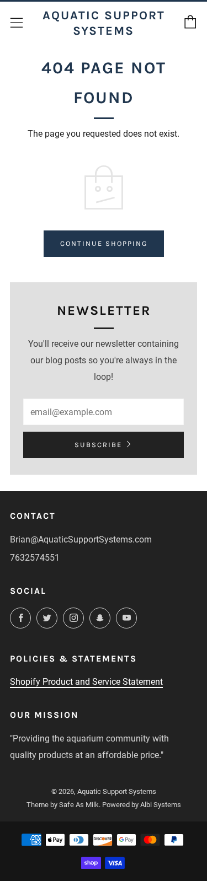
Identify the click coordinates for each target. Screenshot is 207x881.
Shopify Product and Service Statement (86, 681)
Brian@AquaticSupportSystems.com (81, 539)
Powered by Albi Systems (141, 805)
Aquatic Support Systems (104, 23)
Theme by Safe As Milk (62, 805)
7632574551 (35, 557)
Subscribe (98, 444)
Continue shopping (103, 243)
